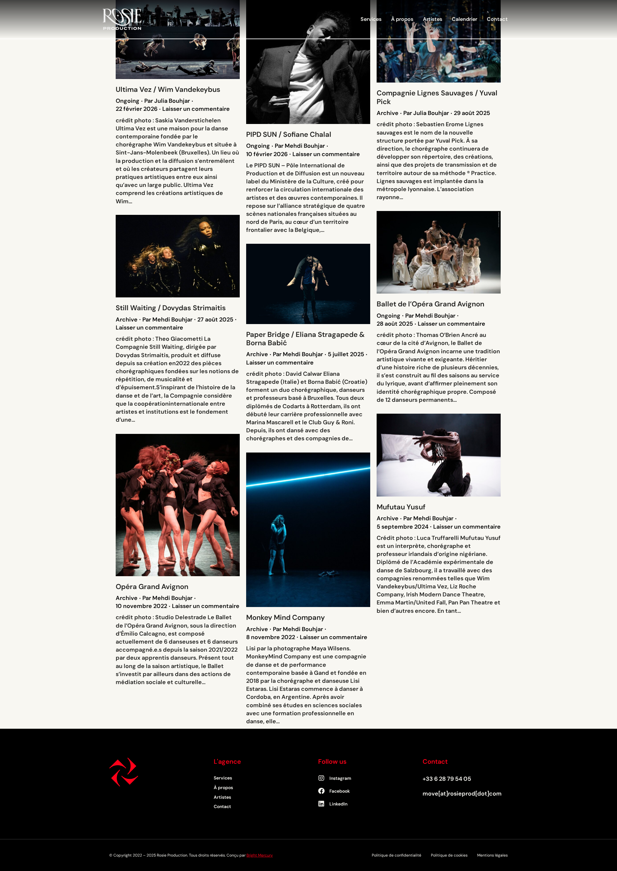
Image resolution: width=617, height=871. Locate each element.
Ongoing (127, 101)
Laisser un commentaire (196, 109)
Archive (387, 113)
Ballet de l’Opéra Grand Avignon (430, 304)
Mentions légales (492, 855)
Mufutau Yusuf (401, 507)
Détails (186, 39)
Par (167, 101)
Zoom (169, 39)
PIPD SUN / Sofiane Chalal (288, 134)
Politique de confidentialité (396, 855)
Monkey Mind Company (285, 617)
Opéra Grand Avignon (152, 586)
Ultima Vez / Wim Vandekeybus (168, 89)
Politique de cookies (449, 855)
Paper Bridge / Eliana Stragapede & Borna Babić (305, 339)
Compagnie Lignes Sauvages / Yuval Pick (437, 97)
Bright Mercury (259, 855)
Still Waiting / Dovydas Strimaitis (171, 307)
